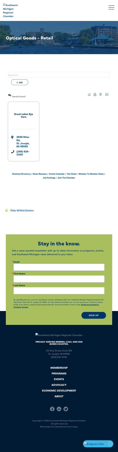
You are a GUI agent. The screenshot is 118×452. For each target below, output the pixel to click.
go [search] (21, 82)
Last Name (19, 285)
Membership (59, 367)
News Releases (40, 173)
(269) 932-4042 (59, 357)
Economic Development (59, 390)
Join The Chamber (66, 177)
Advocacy (59, 384)
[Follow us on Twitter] (65, 409)
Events (59, 379)
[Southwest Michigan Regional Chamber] (13, 10)
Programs (59, 373)
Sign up (94, 315)
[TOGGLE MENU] (111, 7)
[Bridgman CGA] (98, 443)
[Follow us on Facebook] (52, 409)
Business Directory (21, 173)
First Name (19, 273)
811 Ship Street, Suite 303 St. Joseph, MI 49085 (59, 352)
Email (17, 262)
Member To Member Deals (91, 173)
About (59, 396)
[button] (9, 95)
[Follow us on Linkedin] (59, 409)
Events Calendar (57, 173)
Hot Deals (71, 173)
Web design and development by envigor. (59, 426)
